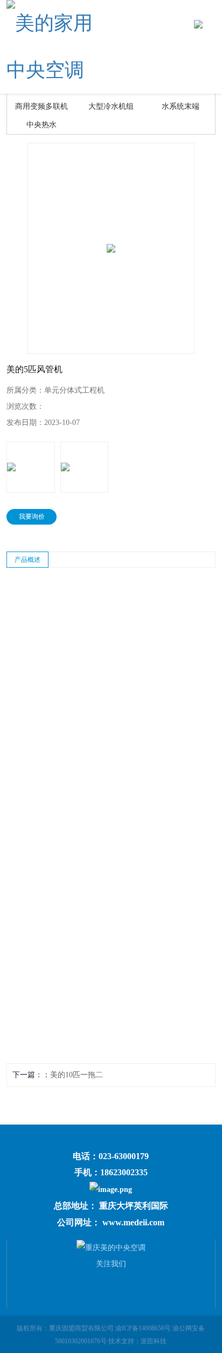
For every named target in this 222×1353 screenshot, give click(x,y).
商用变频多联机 (41, 106)
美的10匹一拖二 (76, 1075)
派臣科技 (153, 1341)
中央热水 (41, 125)
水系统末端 (180, 106)
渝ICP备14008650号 (143, 1328)
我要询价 (32, 516)
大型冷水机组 (111, 106)
